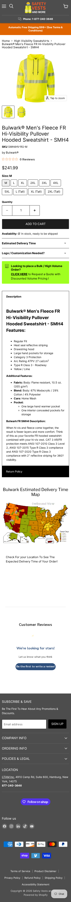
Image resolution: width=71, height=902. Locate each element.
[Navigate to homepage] (35, 7)
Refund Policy (32, 877)
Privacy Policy (12, 877)
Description (13, 296)
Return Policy (14, 471)
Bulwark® (12, 152)
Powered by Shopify (36, 894)
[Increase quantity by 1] (35, 210)
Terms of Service (20, 871)
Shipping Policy (53, 877)
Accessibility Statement (35, 884)
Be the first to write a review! (35, 666)
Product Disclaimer (45, 871)
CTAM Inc (8, 777)
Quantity (7, 202)
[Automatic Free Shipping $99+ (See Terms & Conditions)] (35, 29)
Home (6, 40)
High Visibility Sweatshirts (31, 40)
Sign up (57, 724)
